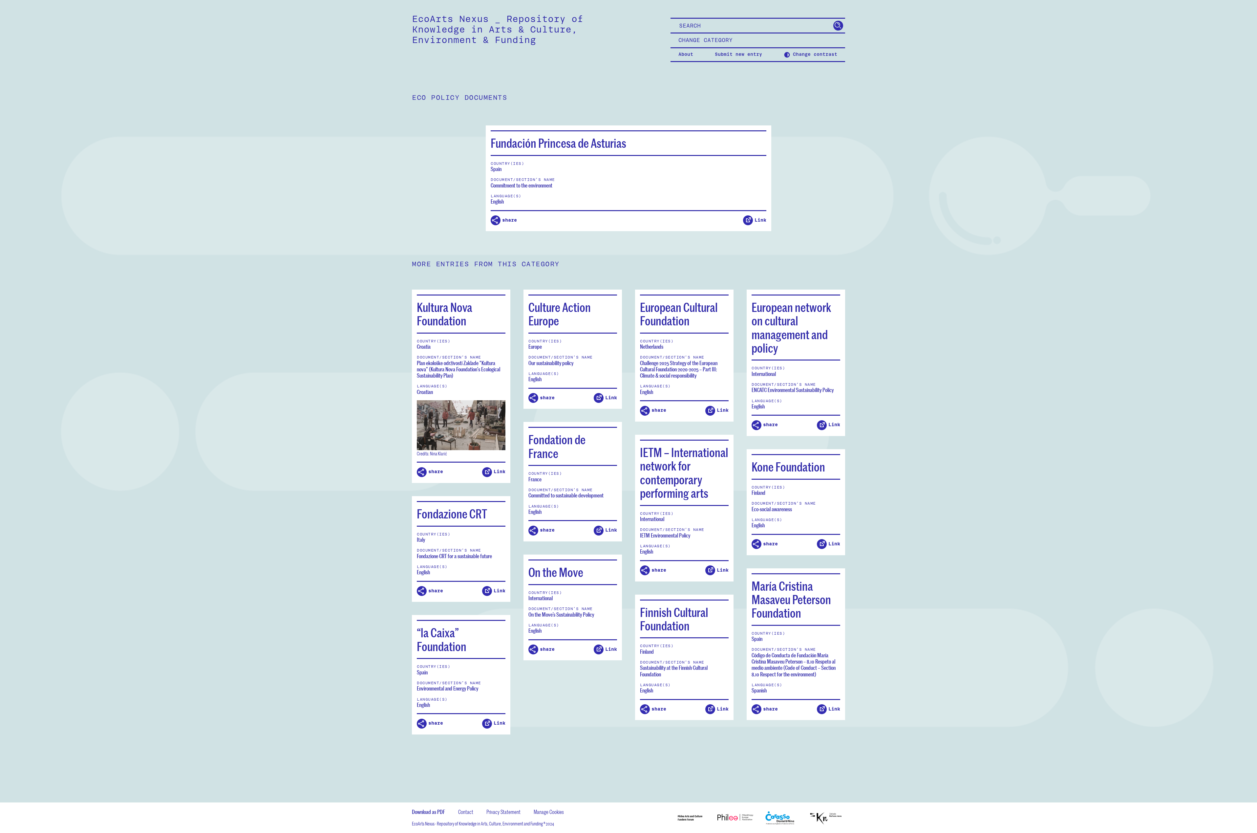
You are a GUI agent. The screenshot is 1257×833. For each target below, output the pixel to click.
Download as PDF (428, 812)
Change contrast (813, 55)
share (509, 220)
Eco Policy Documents (459, 98)
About (685, 54)
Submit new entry (738, 54)
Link (760, 220)
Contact (465, 812)
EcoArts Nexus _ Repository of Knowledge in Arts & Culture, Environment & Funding (497, 29)
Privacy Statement (503, 812)
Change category (705, 40)
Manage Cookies (549, 812)
